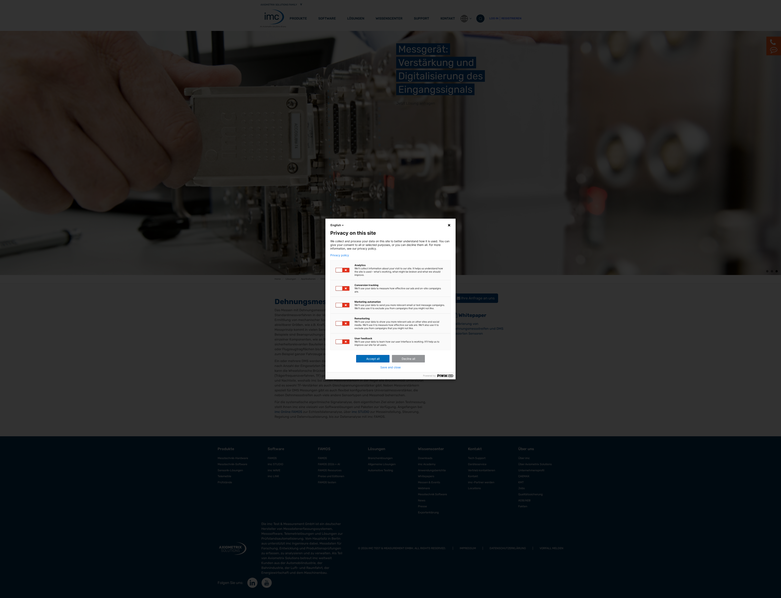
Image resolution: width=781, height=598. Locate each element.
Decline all (408, 358)
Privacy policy (339, 255)
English (336, 225)
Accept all (373, 358)
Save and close (390, 367)
